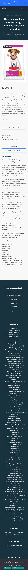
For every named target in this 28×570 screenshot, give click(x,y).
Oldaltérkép (14, 303)
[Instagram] (12, 557)
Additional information (14, 150)
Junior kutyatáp (18, 15)
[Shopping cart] (21, 8)
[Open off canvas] (25, 8)
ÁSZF (14, 292)
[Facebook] (8, 557)
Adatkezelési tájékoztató (14, 295)
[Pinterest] (20, 557)
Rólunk (14, 312)
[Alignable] (16, 557)
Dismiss (25, 3)
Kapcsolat (14, 306)
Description (14, 146)
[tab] (14, 147)
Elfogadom (7, 567)
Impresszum (14, 299)
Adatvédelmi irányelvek (18, 567)
